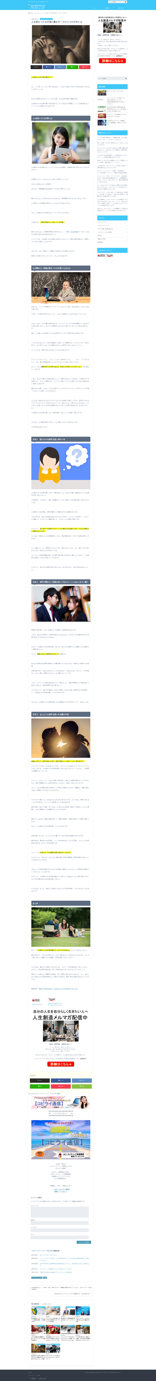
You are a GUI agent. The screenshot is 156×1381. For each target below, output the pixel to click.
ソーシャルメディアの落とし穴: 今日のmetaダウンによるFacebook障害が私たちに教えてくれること (64, 1259)
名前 (33, 1220)
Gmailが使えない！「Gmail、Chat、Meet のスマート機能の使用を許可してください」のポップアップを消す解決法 (61, 1288)
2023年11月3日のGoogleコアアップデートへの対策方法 (56, 1272)
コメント (34, 1205)
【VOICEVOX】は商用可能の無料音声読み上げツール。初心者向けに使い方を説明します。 (65, 1264)
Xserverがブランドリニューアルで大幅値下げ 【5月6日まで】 (72, 1293)
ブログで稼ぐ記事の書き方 (105, 229)
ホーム (93, 8)
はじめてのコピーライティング (102, 1372)
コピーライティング (38, 1251)
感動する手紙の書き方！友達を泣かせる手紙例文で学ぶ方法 (58, 989)
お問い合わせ (121, 8)
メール (34, 1227)
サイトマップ (31, 1375)
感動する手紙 (101, 239)
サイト (33, 1234)
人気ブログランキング (37, 1004)
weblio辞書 (73, 232)
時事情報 (100, 242)
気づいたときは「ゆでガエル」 (49, 1255)
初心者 (49, 1251)
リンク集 (38, 1375)
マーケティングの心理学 (105, 232)
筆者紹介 (107, 8)
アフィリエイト (102, 222)
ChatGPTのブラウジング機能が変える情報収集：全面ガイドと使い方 (116, 122)
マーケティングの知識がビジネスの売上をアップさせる (55, 1269)
